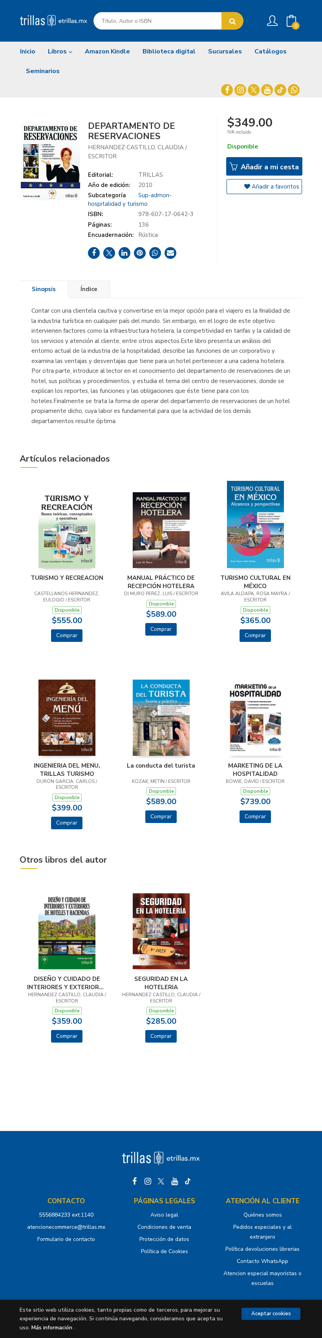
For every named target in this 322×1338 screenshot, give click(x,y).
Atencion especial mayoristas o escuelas (262, 1278)
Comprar (66, 635)
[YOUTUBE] (267, 90)
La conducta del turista (161, 766)
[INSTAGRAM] (240, 90)
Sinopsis (44, 289)
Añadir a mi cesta (269, 167)
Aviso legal (164, 1215)
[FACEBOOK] (227, 90)
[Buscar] (232, 21)
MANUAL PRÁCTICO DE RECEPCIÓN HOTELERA (161, 582)
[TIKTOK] (280, 90)
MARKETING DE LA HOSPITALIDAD (255, 769)
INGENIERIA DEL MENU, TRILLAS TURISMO (67, 769)
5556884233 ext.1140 (66, 1215)
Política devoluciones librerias (262, 1249)
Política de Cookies (164, 1251)
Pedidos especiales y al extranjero (262, 1232)
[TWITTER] (254, 90)
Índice (88, 289)
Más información (51, 1327)
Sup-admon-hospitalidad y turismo (130, 199)
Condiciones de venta (164, 1227)
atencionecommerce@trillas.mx (66, 1227)
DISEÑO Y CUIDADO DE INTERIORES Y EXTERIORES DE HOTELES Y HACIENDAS (66, 983)
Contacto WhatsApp (262, 1261)
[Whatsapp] (294, 90)
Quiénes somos (262, 1215)
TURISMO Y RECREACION (67, 578)
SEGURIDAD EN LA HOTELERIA (161, 983)
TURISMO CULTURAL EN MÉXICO (255, 582)
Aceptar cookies (271, 1313)
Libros (58, 51)
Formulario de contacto (66, 1239)
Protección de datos (164, 1239)
